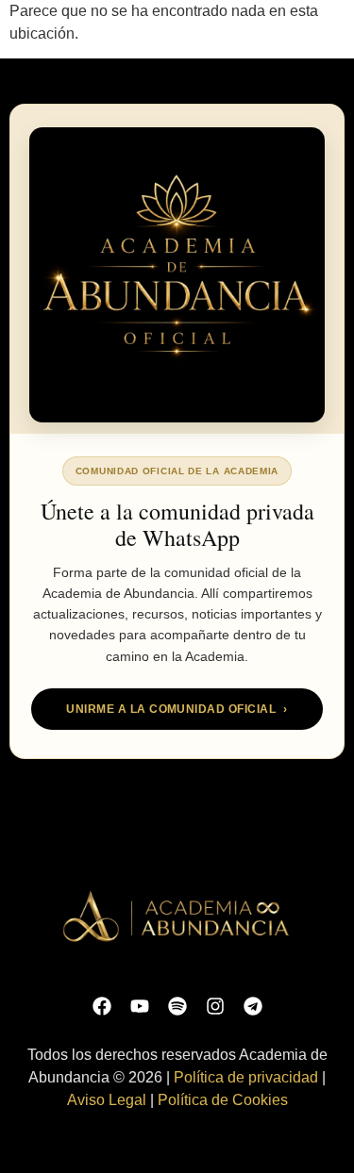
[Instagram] (215, 1006)
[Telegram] (253, 1006)
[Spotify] (177, 1006)
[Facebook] (102, 1006)
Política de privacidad (246, 1077)
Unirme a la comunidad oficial (176, 709)
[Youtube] (140, 1006)
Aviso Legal (106, 1100)
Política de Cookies (223, 1100)
